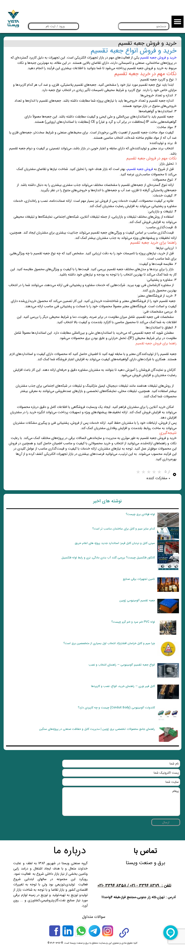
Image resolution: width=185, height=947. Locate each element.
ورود (62, 26)
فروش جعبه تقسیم (140, 169)
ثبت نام (50, 26)
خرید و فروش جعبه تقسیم (158, 57)
